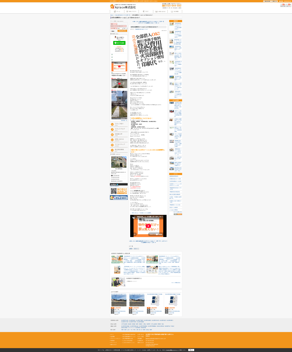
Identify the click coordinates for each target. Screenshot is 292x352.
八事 (137, 329)
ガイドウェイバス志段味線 (134, 327)
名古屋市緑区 (132, 320)
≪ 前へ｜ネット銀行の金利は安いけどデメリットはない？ (146, 21)
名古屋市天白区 (155, 320)
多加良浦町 (125, 311)
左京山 (147, 329)
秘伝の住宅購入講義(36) (175, 194)
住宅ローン (136, 248)
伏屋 (125, 329)
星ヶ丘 (140, 329)
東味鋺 (133, 324)
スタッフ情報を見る (175, 282)
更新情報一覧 (124, 120)
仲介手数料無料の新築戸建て (129, 334)
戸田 (134, 329)
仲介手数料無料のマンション (129, 336)
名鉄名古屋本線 (160, 326)
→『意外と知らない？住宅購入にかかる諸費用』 (141, 212)
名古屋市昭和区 (156, 311)
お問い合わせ (141, 334)
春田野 (148, 324)
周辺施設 (140, 338)
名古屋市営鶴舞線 (152, 326)
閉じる (191, 350)
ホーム (112, 334)
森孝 (137, 324)
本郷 (122, 329)
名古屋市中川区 (124, 321)
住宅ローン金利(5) (174, 207)
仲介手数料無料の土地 (128, 338)
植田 (151, 329)
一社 (131, 329)
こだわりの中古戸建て (128, 340)
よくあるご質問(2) (174, 210)
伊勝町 (161, 311)
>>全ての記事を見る (177, 212)
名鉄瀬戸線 (167, 326)
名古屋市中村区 (132, 321)
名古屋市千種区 (139, 320)
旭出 (163, 324)
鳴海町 (140, 324)
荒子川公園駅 (117, 312)
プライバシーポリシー (116, 338)
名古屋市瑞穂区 (140, 321)
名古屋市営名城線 (125, 326)
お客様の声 (140, 340)
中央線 (172, 326)
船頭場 (129, 324)
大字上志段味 (154, 324)
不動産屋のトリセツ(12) (175, 204)
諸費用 (130, 248)
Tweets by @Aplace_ (114, 186)
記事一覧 (161, 21)
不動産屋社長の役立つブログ (141, 29)
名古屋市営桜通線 (143, 326)
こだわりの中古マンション (129, 342)
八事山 (144, 324)
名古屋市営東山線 (134, 326)
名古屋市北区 (163, 320)
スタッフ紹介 (141, 336)
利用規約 (113, 340)
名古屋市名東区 (147, 320)
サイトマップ (114, 342)
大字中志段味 (124, 324)
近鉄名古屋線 (124, 327)
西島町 (159, 324)
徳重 (144, 329)
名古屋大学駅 (153, 312)
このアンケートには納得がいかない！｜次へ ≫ (148, 22)
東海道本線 (143, 327)
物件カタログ (114, 344)
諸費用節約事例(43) (174, 176)
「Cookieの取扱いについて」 (171, 350)
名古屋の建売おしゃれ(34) (175, 181)
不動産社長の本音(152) (175, 191)
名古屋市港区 (120, 311)
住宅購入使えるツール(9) (175, 178)
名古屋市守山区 (124, 320)
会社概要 (113, 336)
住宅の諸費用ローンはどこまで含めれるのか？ (144, 27)
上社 (128, 329)
